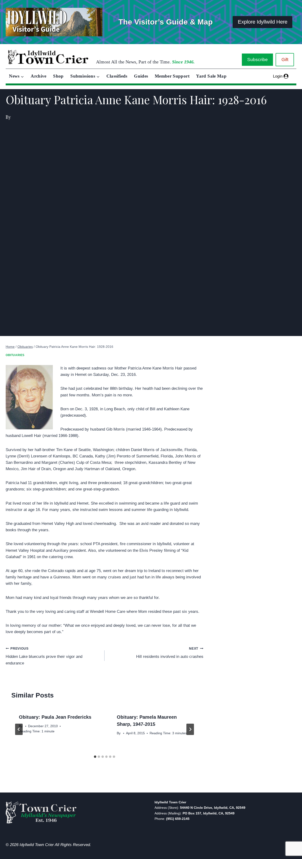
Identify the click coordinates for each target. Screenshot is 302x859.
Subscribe (257, 59)
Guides (141, 76)
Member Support (172, 76)
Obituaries (15, 355)
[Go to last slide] (19, 729)
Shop (58, 76)
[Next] (190, 729)
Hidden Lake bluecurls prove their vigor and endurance (44, 656)
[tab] (95, 756)
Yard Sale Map (211, 76)
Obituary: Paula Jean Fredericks (55, 717)
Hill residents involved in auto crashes (169, 653)
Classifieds (116, 76)
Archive (38, 76)
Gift (284, 59)
